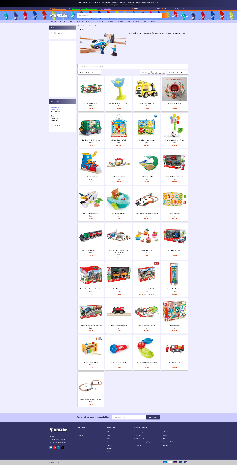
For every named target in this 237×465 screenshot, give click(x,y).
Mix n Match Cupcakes (146, 250)
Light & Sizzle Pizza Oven (174, 103)
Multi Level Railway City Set (90, 103)
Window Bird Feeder (147, 177)
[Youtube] (54, 447)
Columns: (144, 72)
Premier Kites (140, 438)
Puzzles (89, 21)
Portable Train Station (119, 177)
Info (152, 21)
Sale (145, 21)
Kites (61, 21)
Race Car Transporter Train (174, 177)
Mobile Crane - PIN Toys (146, 103)
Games (79, 21)
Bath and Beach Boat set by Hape (146, 362)
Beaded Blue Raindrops (174, 289)
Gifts (53, 21)
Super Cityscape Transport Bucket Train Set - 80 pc (118, 251)
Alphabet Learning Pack (118, 140)
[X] (62, 447)
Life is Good (166, 432)
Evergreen (139, 445)
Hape (164, 438)
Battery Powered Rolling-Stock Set (91, 325)
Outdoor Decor (133, 21)
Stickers (109, 21)
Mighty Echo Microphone (118, 362)
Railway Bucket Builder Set (146, 325)
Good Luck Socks (168, 442)
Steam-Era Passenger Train (90, 250)
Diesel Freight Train (119, 289)
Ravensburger (140, 432)
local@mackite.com (108, 2)
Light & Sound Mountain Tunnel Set (91, 289)
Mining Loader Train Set (147, 289)
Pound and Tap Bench (91, 362)
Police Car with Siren (174, 250)
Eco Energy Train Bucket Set (91, 140)
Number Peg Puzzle (174, 213)
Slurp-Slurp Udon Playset (91, 213)
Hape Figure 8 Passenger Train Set (90, 399)
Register (185, 9)
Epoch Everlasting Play (143, 442)
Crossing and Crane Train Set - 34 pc (147, 213)
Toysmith (166, 435)
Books (99, 21)
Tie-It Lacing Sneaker (90, 177)
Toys (70, 21)
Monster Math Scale (174, 325)
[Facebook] (50, 447)
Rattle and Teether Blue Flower (118, 103)
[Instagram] (58, 447)
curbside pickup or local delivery (139, 2)
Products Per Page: (174, 72)
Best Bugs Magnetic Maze (147, 140)
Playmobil (139, 435)
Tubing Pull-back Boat (118, 213)
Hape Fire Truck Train (174, 362)
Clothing (119, 21)
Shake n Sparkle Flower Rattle (174, 140)
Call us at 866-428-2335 (59, 442)
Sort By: (81, 72)
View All (165, 445)
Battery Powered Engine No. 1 (119, 325)
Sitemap (81, 435)
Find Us (57, 126)
